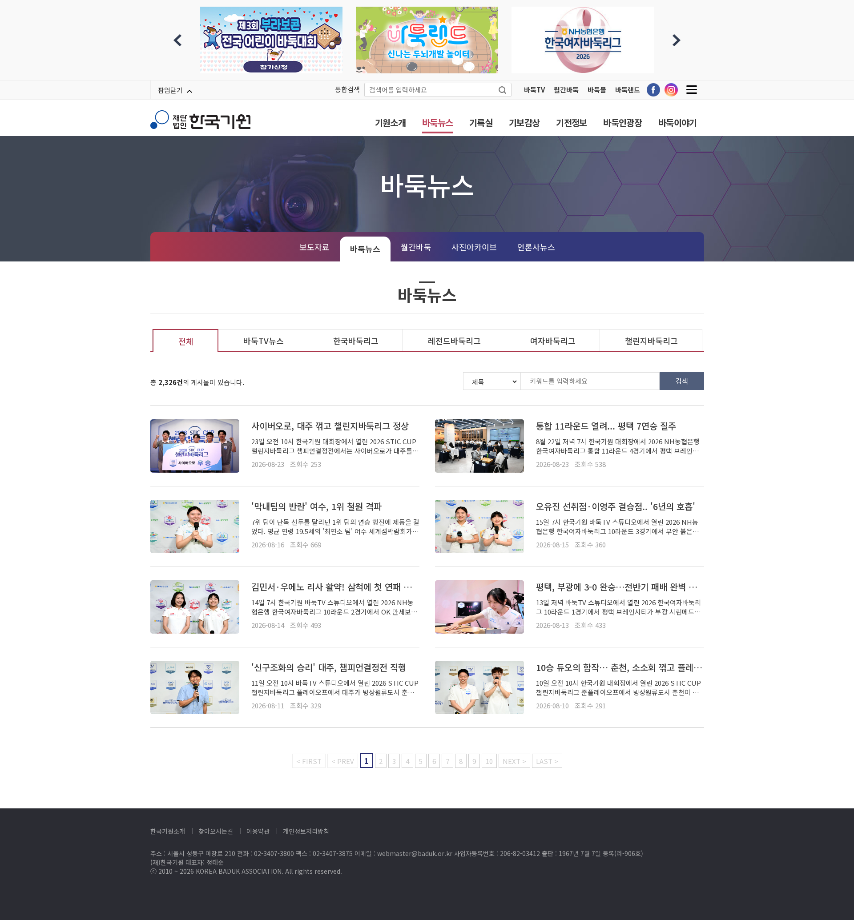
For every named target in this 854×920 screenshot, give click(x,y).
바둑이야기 (677, 122)
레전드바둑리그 (454, 340)
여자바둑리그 (553, 340)
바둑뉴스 (437, 122)
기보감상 (524, 122)
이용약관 (258, 831)
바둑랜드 (627, 89)
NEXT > (514, 761)
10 (489, 761)
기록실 (480, 122)
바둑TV (534, 89)
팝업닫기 (170, 90)
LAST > (547, 761)
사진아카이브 (474, 247)
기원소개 (390, 122)
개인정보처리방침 (306, 831)
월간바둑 (566, 89)
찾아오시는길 (215, 831)
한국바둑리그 (356, 340)
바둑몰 (597, 89)
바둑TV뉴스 (263, 340)
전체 (185, 341)
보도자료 (314, 247)
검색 (682, 381)
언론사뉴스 (536, 247)
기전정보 (571, 122)
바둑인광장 (622, 122)
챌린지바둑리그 (651, 340)
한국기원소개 (167, 831)
